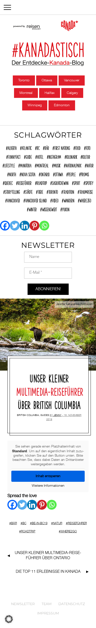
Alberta (12, 147)
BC (38, 147)
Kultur (86, 156)
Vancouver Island (36, 199)
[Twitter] (15, 226)
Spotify (89, 182)
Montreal (25, 93)
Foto (88, 147)
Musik (57, 164)
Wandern (69, 199)
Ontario (44, 173)
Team (46, 604)
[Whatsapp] (44, 226)
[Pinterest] (34, 226)
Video (55, 199)
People (72, 173)
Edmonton (62, 105)
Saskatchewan (60, 182)
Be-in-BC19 (40, 523)
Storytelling (12, 191)
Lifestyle (9, 164)
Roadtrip (42, 182)
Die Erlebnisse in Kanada (48, 572)
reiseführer (25, 182)
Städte (28, 191)
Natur (90, 164)
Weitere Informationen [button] (48, 485)
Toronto (24, 80)
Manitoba (25, 164)
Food (77, 147)
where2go (85, 199)
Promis (85, 173)
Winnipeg (35, 105)
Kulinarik (71, 156)
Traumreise (86, 191)
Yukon (65, 208)
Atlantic (27, 147)
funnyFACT (14, 156)
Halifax (50, 93)
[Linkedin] (25, 226)
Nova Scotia (28, 173)
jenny (57, 415)
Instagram (54, 156)
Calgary (72, 93)
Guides (44, 415)
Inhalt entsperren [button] (48, 476)
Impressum (48, 613)
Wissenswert (49, 208)
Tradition (68, 191)
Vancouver (71, 80)
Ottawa (47, 80)
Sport (77, 182)
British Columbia (28, 415)
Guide (29, 156)
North (12, 173)
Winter (33, 208)
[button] (9, 619)
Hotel (40, 156)
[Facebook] (5, 226)
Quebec (8, 182)
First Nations (62, 147)
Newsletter (23, 604)
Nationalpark (73, 164)
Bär (47, 147)
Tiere (40, 191)
